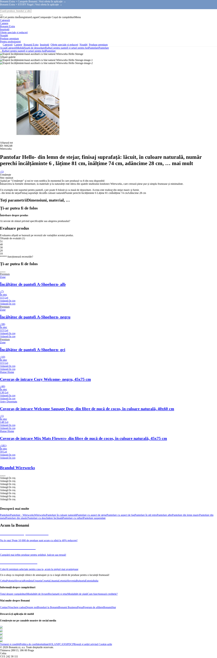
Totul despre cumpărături (13, 593)
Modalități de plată (77, 593)
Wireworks (40, 515)
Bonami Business (67, 607)
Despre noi (31, 607)
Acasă (3, 47)
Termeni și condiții (10, 644)
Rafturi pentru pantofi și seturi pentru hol (66, 47)
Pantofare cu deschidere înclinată (45, 518)
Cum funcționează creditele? (102, 593)
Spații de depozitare (34, 47)
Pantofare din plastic (16, 518)
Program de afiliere (93, 607)
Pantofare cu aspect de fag (121, 515)
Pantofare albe (164, 515)
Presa (80, 607)
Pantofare (104, 47)
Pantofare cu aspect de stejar (91, 515)
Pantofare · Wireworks (22, 515)
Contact (4, 607)
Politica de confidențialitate (34, 644)
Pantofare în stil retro (146, 515)
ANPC (57, 644)
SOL (51, 644)
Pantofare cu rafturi (73, 518)
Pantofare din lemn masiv (185, 515)
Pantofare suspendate (94, 518)
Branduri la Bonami (47, 607)
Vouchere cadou (17, 607)
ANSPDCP (67, 644)
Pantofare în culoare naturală (61, 515)
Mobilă (20, 47)
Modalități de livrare (37, 593)
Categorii (11, 47)
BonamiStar (109, 607)
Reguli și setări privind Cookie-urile (93, 644)
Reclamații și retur (57, 593)
